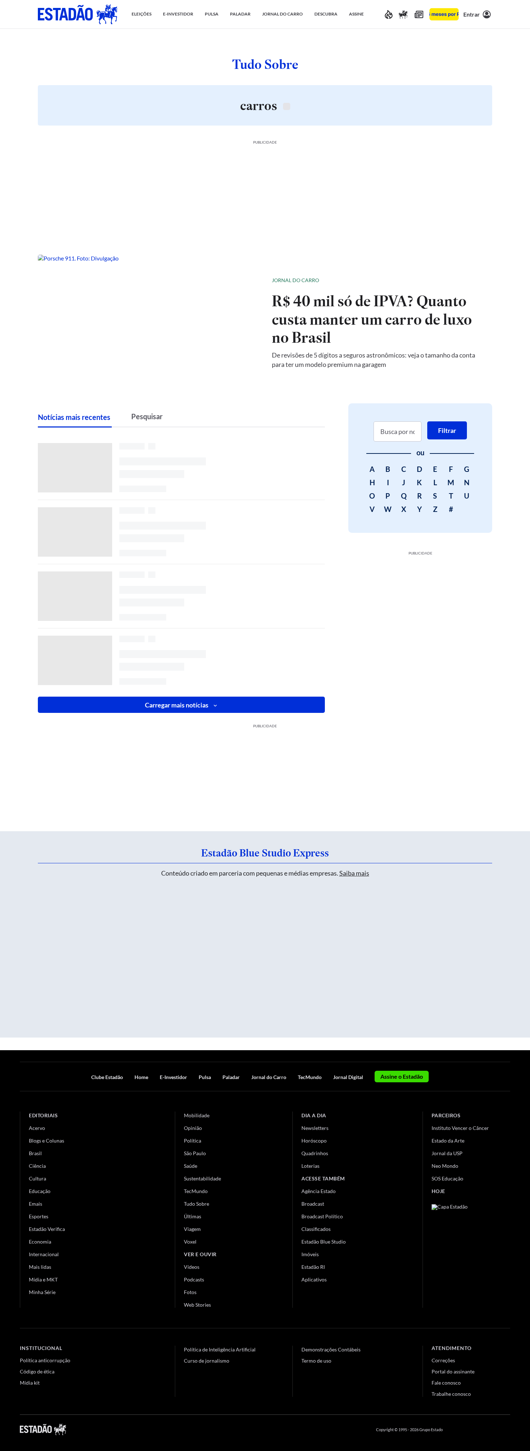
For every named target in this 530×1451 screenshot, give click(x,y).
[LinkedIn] (506, 1429)
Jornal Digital (348, 1077)
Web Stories (197, 1305)
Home (141, 1077)
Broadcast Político (322, 1216)
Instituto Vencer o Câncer (460, 1128)
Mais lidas (40, 1267)
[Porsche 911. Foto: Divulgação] (149, 322)
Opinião (193, 1128)
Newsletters (314, 1128)
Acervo (37, 1128)
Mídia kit (30, 1383)
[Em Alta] (388, 14)
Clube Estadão (107, 1077)
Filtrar (447, 430)
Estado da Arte (448, 1140)
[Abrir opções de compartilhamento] (475, 280)
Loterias (310, 1166)
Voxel (190, 1242)
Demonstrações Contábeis (331, 1349)
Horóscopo (314, 1140)
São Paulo (195, 1153)
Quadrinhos (314, 1153)
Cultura (37, 1178)
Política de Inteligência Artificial (220, 1349)
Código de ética (37, 1371)
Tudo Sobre (196, 1204)
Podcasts (194, 1279)
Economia (40, 1242)
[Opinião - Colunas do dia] (403, 14)
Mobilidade (196, 1115)
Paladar (231, 1077)
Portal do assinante (453, 1371)
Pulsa (205, 1077)
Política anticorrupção (45, 1360)
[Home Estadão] (77, 14)
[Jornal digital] (419, 14)
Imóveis (310, 1254)
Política (192, 1140)
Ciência (37, 1166)
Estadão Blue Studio (323, 1242)
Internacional (44, 1254)
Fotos (190, 1292)
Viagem (192, 1229)
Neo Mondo (445, 1166)
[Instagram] (490, 1429)
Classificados (316, 1229)
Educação (39, 1191)
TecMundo (310, 1077)
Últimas (192, 1216)
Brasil (35, 1153)
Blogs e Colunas (46, 1140)
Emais (35, 1204)
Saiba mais (354, 873)
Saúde (190, 1166)
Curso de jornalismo (206, 1361)
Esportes (38, 1216)
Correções (443, 1360)
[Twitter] (472, 1429)
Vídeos (191, 1267)
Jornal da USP (447, 1153)
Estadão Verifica (47, 1229)
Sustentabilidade (202, 1178)
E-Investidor (173, 1077)
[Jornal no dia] (461, 1252)
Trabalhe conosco (451, 1394)
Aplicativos (314, 1279)
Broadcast (312, 1204)
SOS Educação (447, 1178)
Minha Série (42, 1292)
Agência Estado (318, 1191)
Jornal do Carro (295, 280)
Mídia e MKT (43, 1279)
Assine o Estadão (401, 1076)
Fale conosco (446, 1383)
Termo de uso (316, 1361)
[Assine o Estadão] (444, 14)
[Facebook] (455, 1429)
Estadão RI (313, 1267)
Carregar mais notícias (176, 705)
